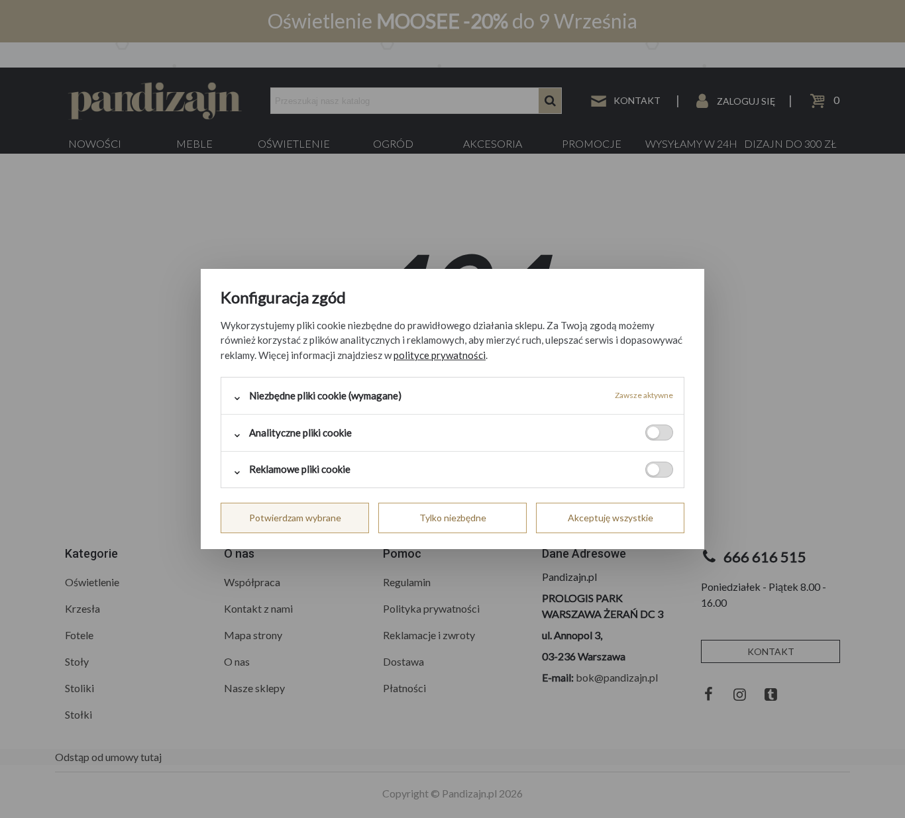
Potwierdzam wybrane (295, 517)
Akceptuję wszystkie (610, 517)
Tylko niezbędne (452, 517)
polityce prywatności (440, 355)
